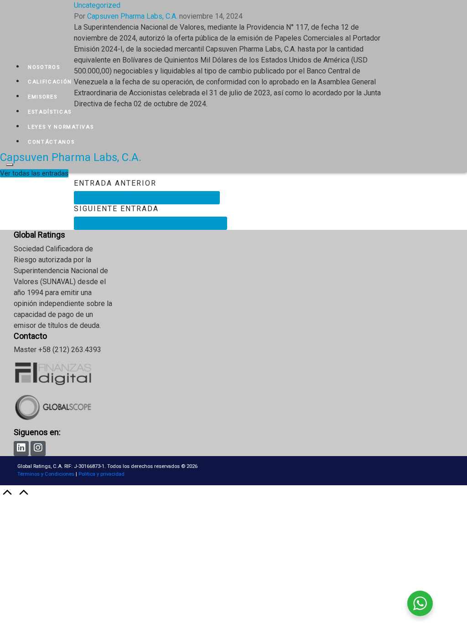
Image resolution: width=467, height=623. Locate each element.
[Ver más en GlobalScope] (64, 421)
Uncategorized (97, 5)
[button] (34, 173)
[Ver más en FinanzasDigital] (64, 389)
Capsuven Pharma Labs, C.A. (70, 157)
